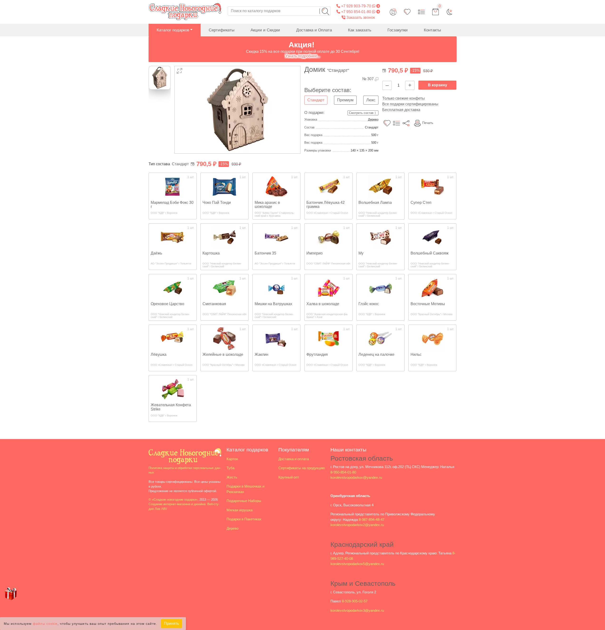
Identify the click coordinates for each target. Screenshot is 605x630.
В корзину (437, 85)
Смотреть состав (361, 113)
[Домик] (237, 109)
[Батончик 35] (276, 237)
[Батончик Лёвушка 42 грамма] (328, 186)
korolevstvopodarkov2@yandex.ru (357, 525)
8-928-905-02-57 (355, 601)
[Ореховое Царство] (172, 288)
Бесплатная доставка (401, 110)
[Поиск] (325, 11)
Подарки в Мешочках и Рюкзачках (245, 489)
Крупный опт (288, 477)
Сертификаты (221, 30)
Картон (232, 459)
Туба (230, 468)
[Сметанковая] (224, 288)
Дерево (373, 119)
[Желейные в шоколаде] (224, 338)
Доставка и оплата (293, 459)
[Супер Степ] (432, 186)
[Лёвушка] (172, 338)
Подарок (10, 603)
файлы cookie (45, 623)
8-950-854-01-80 (343, 472)
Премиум (345, 100)
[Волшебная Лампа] (380, 186)
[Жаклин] (276, 338)
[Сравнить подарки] (421, 12)
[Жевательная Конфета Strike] (172, 389)
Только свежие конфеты (403, 98)
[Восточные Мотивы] (432, 288)
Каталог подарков (173, 30)
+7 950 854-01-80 (355, 12)
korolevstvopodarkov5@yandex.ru (357, 564)
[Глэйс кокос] (380, 288)
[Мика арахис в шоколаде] (276, 186)
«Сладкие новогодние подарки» (175, 499)
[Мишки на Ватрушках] (276, 288)
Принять (171, 623)
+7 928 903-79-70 (355, 6)
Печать (427, 123)
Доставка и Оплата (314, 30)
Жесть (232, 477)
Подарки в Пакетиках (244, 519)
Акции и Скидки (265, 30)
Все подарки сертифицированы (410, 104)
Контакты (432, 30)
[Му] (380, 237)
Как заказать (359, 30)
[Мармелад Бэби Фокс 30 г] (172, 186)
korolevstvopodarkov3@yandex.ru (357, 610)
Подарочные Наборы (244, 501)
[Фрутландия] (328, 338)
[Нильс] (432, 338)
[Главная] (185, 3)
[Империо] (328, 237)
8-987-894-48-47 (371, 520)
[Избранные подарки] (407, 12)
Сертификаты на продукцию (301, 468)
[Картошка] (224, 237)
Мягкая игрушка (239, 510)
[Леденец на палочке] (380, 338)
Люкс (370, 100)
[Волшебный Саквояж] (432, 237)
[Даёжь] (172, 237)
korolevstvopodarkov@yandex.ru (356, 477)
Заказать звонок (360, 17)
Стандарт (315, 100)
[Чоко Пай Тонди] (224, 186)
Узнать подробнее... (302, 56)
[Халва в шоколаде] (328, 288)
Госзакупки (397, 30)
